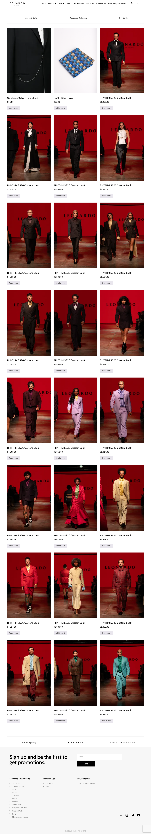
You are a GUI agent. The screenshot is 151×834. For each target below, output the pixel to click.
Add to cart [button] (13, 108)
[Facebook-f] (121, 815)
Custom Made (48, 3)
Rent (68, 3)
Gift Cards (123, 18)
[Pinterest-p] (133, 815)
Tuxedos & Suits (30, 18)
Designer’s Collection (78, 18)
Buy (60, 3)
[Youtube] (139, 815)
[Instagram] (127, 815)
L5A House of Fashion (82, 3)
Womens (99, 3)
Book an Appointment (117, 3)
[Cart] (137, 3)
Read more (106, 108)
